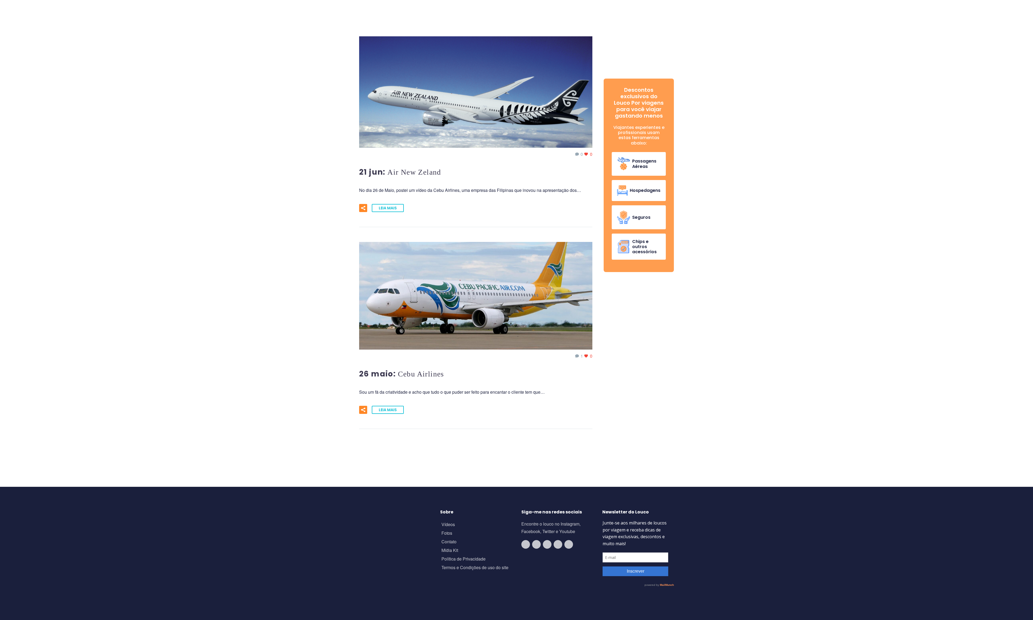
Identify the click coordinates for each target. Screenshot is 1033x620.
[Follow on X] (558, 544)
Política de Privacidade (463, 559)
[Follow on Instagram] (536, 544)
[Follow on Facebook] (547, 544)
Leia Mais (388, 208)
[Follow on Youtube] (525, 544)
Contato (449, 542)
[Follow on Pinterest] (568, 544)
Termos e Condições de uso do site (474, 567)
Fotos (446, 533)
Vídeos (448, 524)
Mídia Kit (449, 550)
